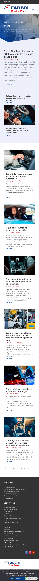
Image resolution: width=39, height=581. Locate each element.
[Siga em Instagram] (30, 552)
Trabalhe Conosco (9, 516)
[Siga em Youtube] (33, 552)
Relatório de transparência (12, 518)
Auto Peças (16, 232)
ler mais (8, 84)
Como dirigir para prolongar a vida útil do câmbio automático (19, 176)
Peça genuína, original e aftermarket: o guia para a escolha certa (17, 131)
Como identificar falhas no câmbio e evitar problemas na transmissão (18, 281)
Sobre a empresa (9, 507)
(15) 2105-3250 (8, 547)
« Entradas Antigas (10, 469)
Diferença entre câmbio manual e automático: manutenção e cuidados (17, 443)
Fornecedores (8, 511)
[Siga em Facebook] (26, 552)
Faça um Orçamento (10, 509)
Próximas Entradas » (28, 469)
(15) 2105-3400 (8, 534)
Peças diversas (8, 498)
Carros (15, 393)
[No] (37, 575)
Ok (12, 578)
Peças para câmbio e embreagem (14, 489)
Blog (5, 520)
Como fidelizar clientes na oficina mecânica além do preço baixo (18, 54)
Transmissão (17, 181)
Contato (6, 514)
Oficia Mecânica (15, 59)
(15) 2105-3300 (8, 538)
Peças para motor (9, 487)
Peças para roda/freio (11, 496)
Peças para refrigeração (11, 491)
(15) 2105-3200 (8, 542)
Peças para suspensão (11, 494)
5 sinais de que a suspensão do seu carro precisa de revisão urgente (19, 98)
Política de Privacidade (11, 522)
